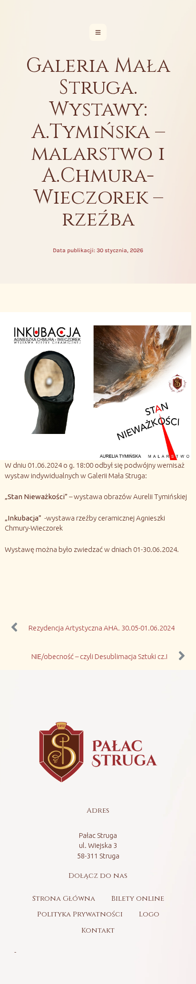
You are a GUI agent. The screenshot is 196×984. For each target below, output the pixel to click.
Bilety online (137, 899)
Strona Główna (63, 899)
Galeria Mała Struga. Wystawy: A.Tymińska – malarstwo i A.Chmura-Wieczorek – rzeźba (98, 142)
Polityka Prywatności (80, 914)
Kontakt (98, 930)
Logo (149, 914)
